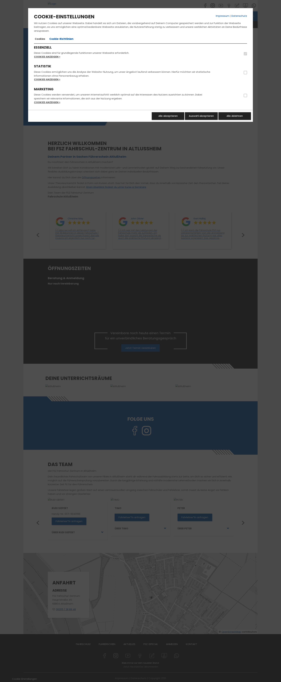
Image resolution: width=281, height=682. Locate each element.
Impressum (222, 16)
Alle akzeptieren (168, 116)
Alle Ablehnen (235, 116)
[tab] (40, 39)
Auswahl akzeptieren (201, 116)
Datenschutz (239, 16)
